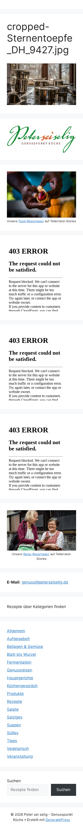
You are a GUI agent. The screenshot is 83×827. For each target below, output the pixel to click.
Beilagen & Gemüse (25, 646)
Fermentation (19, 662)
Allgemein (16, 631)
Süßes (12, 733)
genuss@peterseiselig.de (45, 582)
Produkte (15, 693)
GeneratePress (57, 820)
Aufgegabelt (18, 638)
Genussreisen (19, 670)
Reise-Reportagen (36, 554)
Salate (13, 709)
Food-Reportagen (31, 221)
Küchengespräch (22, 685)
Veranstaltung (20, 756)
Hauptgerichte (20, 678)
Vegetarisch (18, 748)
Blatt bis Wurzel (21, 654)
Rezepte (14, 701)
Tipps (12, 740)
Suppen (14, 725)
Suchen (14, 781)
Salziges (14, 717)
